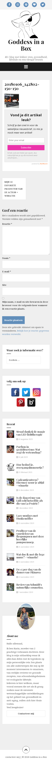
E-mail (6, 271)
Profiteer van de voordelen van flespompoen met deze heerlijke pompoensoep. (30, 536)
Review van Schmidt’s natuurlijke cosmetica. (29, 586)
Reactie (7, 223)
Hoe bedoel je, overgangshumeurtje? (30, 466)
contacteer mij (12, 757)
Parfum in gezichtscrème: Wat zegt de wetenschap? (28, 449)
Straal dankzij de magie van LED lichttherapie (30, 433)
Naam (6, 258)
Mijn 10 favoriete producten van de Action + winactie (13, 188)
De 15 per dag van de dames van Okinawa (28, 571)
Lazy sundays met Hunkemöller (27, 517)
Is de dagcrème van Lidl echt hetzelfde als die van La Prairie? (29, 500)
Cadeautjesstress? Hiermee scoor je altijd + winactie (30, 482)
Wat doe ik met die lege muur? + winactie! (30, 556)
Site (4, 284)
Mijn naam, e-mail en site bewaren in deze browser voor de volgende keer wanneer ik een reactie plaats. (25, 305)
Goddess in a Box (26, 45)
